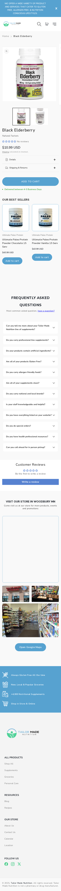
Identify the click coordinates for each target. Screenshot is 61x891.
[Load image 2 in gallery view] (40, 116)
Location (8, 845)
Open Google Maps (30, 647)
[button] (55, 24)
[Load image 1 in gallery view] (21, 116)
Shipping (5, 152)
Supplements (11, 770)
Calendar (8, 838)
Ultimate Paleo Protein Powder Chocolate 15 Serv (15, 243)
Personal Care (11, 783)
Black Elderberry (22, 36)
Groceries (9, 776)
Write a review (30, 482)
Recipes (8, 807)
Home (5, 36)
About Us (9, 825)
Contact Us (10, 832)
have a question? (46, 310)
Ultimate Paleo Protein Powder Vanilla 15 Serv (45, 241)
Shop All (8, 763)
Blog (6, 801)
